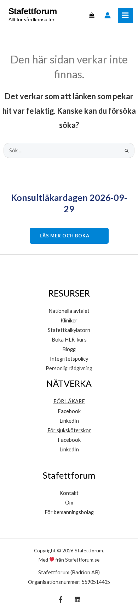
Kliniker (69, 320)
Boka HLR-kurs (69, 340)
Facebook (69, 411)
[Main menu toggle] (125, 15)
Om (69, 503)
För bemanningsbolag (69, 512)
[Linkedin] (77, 599)
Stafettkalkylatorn (69, 330)
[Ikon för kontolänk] (107, 15)
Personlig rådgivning (69, 368)
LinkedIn (69, 421)
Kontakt (69, 493)
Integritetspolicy (69, 359)
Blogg (69, 349)
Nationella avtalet (69, 311)
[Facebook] (60, 599)
